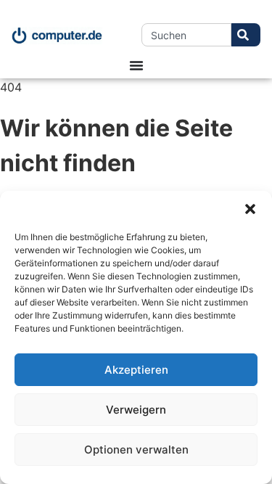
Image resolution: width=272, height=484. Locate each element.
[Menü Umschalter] (136, 65)
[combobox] (186, 34)
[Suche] (245, 34)
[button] (250, 209)
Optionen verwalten (136, 449)
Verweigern (136, 410)
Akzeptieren (136, 370)
